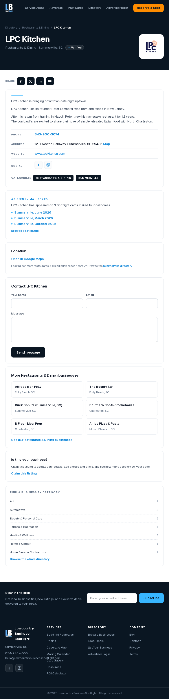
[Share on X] (31, 81)
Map (106, 144)
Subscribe (151, 598)
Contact (135, 641)
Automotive (84, 510)
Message (17, 313)
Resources (54, 667)
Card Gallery (55, 660)
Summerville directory (117, 266)
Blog (132, 634)
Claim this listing (24, 473)
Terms (133, 654)
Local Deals (96, 641)
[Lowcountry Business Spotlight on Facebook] (9, 668)
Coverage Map (57, 647)
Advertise (56, 8)
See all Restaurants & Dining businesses (41, 440)
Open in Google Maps (27, 259)
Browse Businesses (101, 634)
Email (90, 295)
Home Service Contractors (84, 552)
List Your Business (100, 647)
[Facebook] (38, 165)
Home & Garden (84, 544)
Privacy (134, 647)
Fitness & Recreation (84, 527)
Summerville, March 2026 (33, 218)
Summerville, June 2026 (32, 212)
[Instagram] (48, 165)
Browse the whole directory (30, 559)
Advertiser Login (99, 654)
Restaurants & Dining (35, 27)
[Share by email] (50, 81)
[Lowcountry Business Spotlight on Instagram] (19, 668)
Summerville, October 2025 (35, 224)
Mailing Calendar (58, 654)
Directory (94, 8)
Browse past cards (25, 231)
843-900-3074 (47, 134)
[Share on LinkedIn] (40, 81)
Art (84, 501)
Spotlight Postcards (60, 634)
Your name (18, 295)
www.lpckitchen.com (50, 153)
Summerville (88, 178)
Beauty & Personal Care (84, 518)
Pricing (51, 641)
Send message (28, 352)
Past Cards (75, 8)
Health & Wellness (84, 535)
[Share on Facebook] (21, 81)
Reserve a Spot (148, 8)
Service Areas (34, 8)
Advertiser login (117, 8)
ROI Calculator (56, 673)
